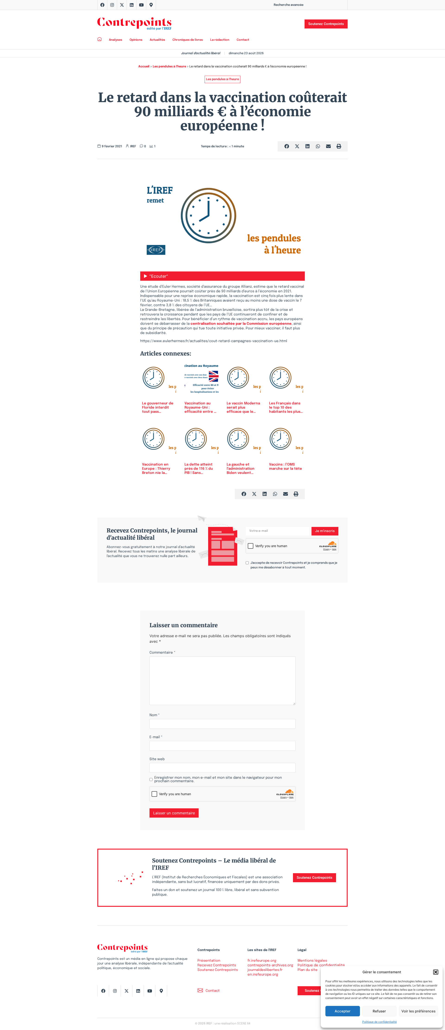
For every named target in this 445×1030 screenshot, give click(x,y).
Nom (154, 715)
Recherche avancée (288, 4)
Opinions (136, 39)
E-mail (155, 737)
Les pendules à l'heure (169, 66)
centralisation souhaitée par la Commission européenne (241, 324)
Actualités (157, 39)
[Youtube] (141, 5)
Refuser (379, 1011)
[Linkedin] (132, 5)
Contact (243, 39)
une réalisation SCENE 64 (232, 1023)
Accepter (342, 1011)
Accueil (143, 66)
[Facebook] (102, 5)
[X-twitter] (122, 5)
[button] (435, 972)
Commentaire (162, 653)
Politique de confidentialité (379, 1022)
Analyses (115, 39)
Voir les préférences (418, 1011)
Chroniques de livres (187, 39)
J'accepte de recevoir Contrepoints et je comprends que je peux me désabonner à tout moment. (294, 565)
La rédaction (219, 39)
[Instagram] (112, 5)
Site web (157, 759)
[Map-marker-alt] (151, 5)
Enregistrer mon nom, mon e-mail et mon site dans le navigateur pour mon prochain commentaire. (218, 779)
